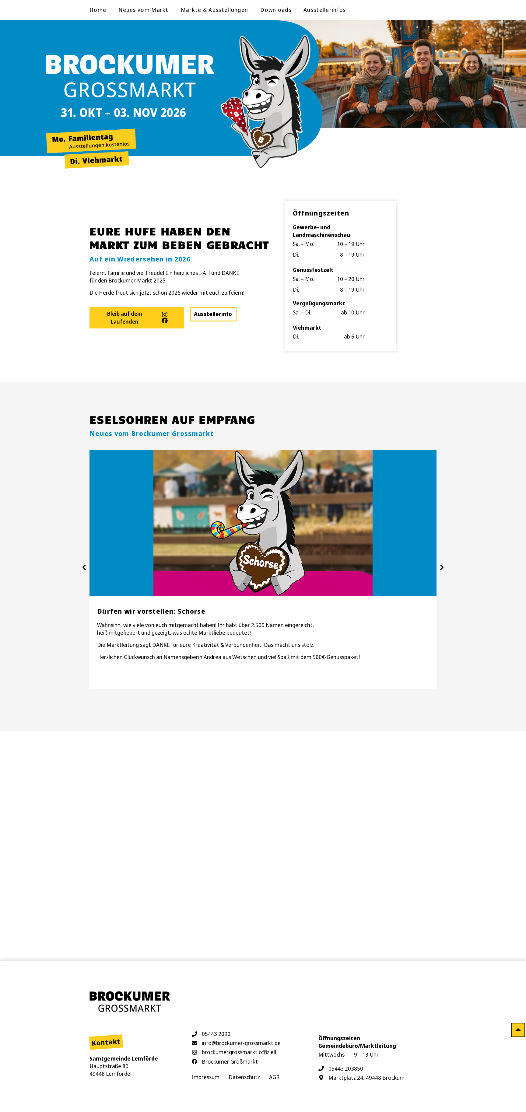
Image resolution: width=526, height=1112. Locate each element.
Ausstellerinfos (324, 9)
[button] (84, 567)
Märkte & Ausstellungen (214, 9)
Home (97, 9)
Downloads (275, 9)
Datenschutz (244, 1077)
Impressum (205, 1077)
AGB (274, 1077)
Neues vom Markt (143, 9)
